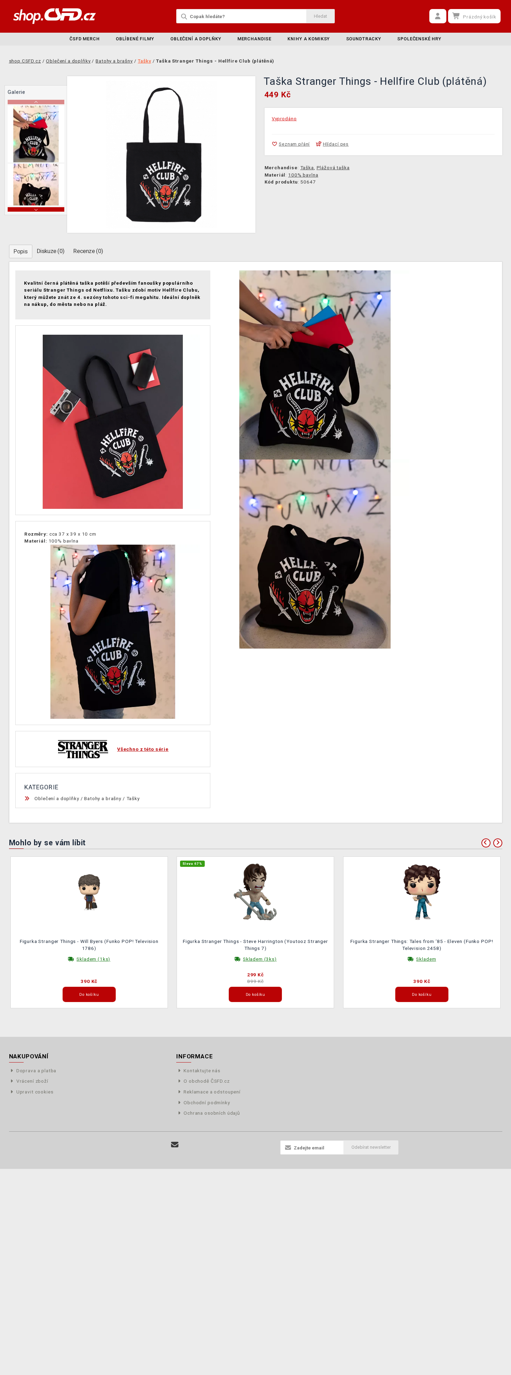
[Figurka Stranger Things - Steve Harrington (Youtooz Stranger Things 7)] (255, 891)
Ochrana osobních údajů (212, 1113)
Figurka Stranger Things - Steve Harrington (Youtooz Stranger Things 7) (255, 944)
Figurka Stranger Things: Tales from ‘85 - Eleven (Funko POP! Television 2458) (421, 944)
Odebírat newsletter (371, 1147)
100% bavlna (303, 175)
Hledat (320, 16)
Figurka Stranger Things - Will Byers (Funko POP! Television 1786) (89, 944)
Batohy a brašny (102, 798)
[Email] (175, 1144)
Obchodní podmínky (207, 1102)
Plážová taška (333, 167)
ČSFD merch (85, 38)
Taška (307, 167)
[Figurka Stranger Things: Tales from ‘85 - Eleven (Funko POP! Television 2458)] (422, 891)
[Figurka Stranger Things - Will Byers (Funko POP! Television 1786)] (89, 891)
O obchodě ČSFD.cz (206, 1081)
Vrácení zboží (32, 1081)
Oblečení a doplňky (195, 38)
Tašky (133, 798)
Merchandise (254, 38)
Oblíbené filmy (135, 38)
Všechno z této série (143, 749)
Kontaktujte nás (202, 1070)
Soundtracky (363, 38)
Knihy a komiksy (308, 38)
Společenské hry (419, 38)
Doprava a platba (36, 1070)
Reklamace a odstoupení (212, 1092)
